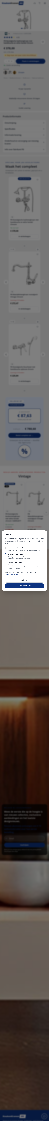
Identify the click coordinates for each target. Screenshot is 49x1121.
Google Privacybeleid (11, 574)
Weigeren (24, 580)
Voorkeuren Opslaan (25, 586)
